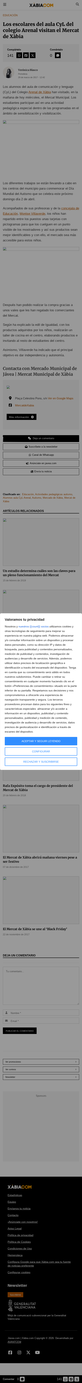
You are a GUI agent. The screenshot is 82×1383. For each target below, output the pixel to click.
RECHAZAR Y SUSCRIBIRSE (41, 761)
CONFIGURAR (41, 751)
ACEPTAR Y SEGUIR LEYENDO (41, 741)
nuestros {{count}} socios (33, 626)
